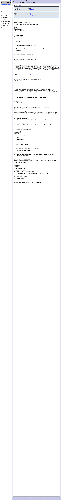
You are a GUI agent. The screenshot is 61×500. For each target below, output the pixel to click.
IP (21, 5)
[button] (60, 1)
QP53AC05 (29, 14)
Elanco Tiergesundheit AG (31, 9)
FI (19, 5)
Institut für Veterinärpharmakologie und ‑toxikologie (38, 497)
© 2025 (29, 497)
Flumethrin (29, 13)
